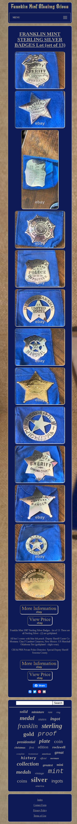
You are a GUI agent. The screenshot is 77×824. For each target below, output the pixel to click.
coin (58, 741)
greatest (48, 765)
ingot (55, 718)
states (42, 719)
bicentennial (33, 754)
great (59, 752)
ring (58, 712)
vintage (39, 773)
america (40, 785)
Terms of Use (40, 815)
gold (28, 734)
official (43, 758)
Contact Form (40, 805)
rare (50, 712)
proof (47, 733)
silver (39, 779)
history (28, 758)
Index (40, 799)
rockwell (58, 747)
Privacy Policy (40, 810)
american (46, 754)
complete (20, 754)
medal (27, 718)
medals (23, 772)
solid (24, 711)
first (31, 747)
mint (56, 771)
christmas (19, 747)
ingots (57, 781)
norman (54, 758)
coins (22, 780)
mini (60, 764)
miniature (38, 712)
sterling (52, 725)
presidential (26, 742)
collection (28, 764)
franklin (28, 725)
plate (44, 741)
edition (43, 747)
